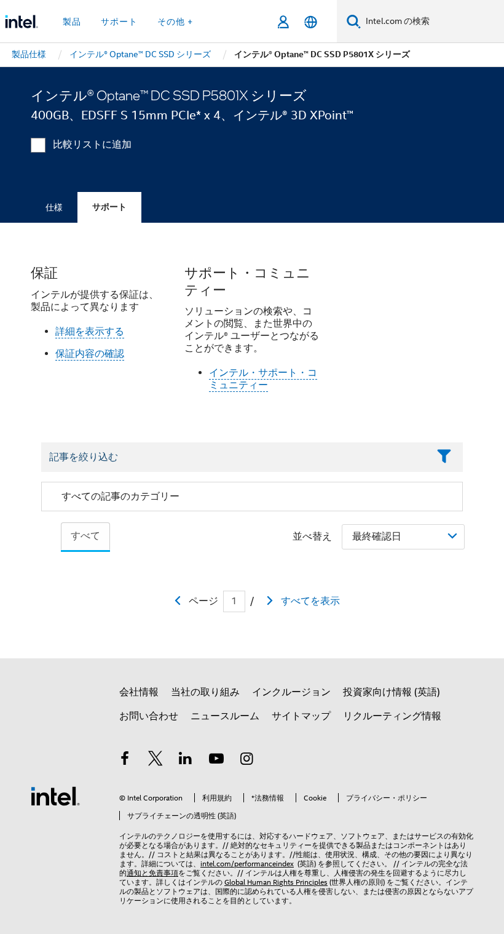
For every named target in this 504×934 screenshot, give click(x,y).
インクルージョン (291, 692)
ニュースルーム (225, 716)
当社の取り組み (205, 692)
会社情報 (139, 692)
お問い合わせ (148, 716)
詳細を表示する (89, 331)
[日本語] (310, 22)
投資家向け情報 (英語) (391, 692)
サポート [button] (119, 21)
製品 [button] (72, 21)
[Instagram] (246, 760)
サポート (109, 207)
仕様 (54, 207)
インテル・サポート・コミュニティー (263, 379)
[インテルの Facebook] (124, 760)
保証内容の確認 (89, 354)
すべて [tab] (85, 536)
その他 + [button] (175, 21)
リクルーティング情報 (392, 716)
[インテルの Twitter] (155, 760)
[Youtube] (216, 760)
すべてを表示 (310, 601)
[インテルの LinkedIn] (185, 760)
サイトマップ (301, 716)
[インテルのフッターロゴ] (55, 795)
